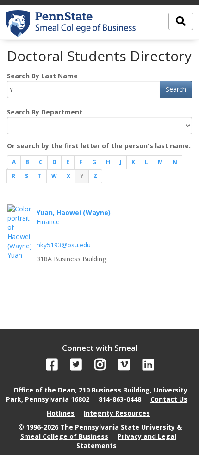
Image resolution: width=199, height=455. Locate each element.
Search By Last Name (42, 75)
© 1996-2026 (38, 427)
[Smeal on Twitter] (76, 366)
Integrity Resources (117, 413)
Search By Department (44, 111)
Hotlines (61, 413)
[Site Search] (180, 21)
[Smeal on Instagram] (100, 366)
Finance (48, 221)
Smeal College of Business (64, 436)
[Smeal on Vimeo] (124, 366)
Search (176, 89)
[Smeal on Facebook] (52, 366)
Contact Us (168, 399)
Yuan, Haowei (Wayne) (74, 212)
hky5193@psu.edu (64, 244)
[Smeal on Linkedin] (148, 366)
